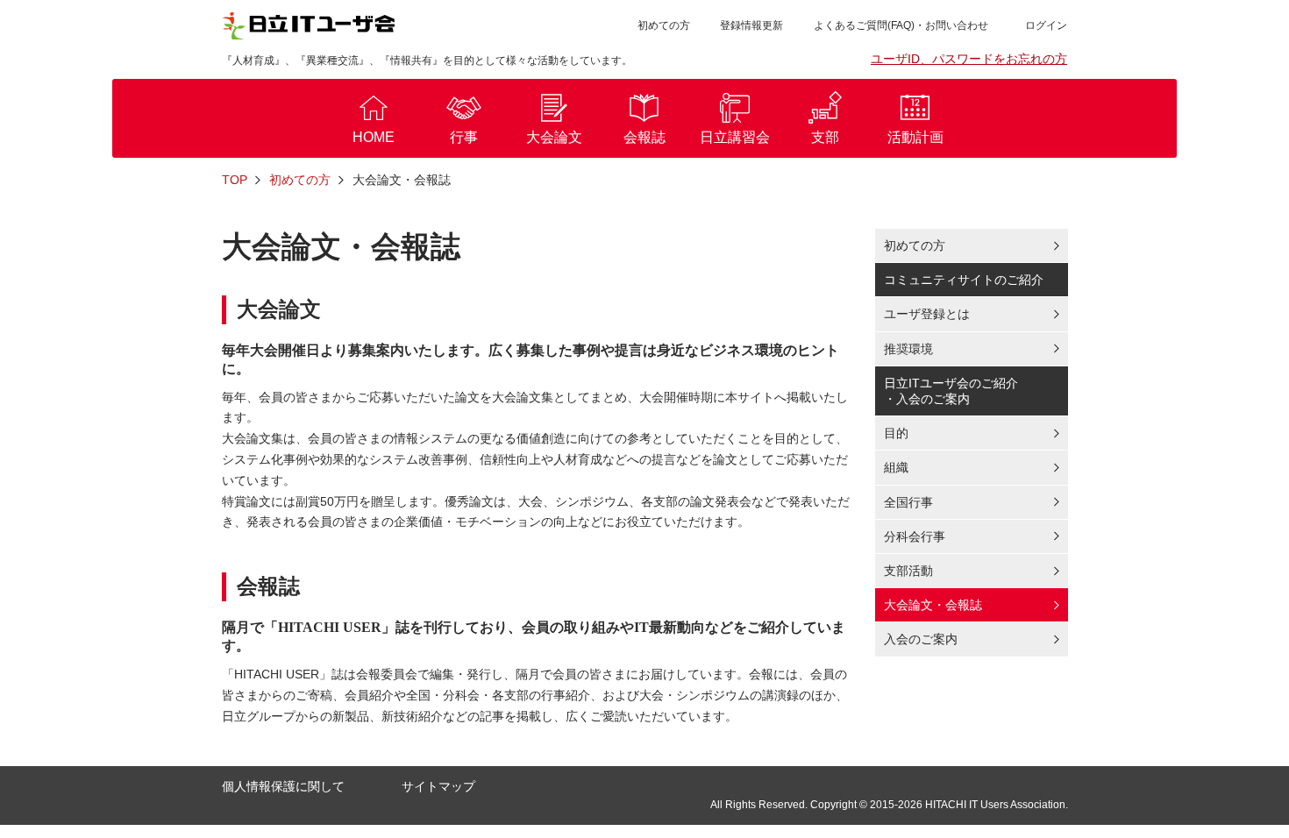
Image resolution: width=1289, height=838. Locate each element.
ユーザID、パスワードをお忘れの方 (969, 59)
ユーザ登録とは (927, 314)
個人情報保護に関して (283, 786)
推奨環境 (908, 349)
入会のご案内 (921, 639)
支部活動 (908, 571)
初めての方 (663, 25)
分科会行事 (914, 536)
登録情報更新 (751, 25)
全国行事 (908, 502)
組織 (896, 467)
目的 (896, 433)
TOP (234, 180)
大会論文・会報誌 (933, 605)
